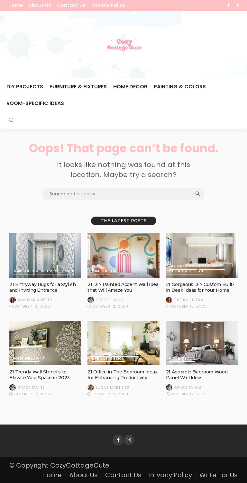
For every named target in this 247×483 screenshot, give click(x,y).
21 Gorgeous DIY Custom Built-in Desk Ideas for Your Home (200, 287)
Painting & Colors (180, 86)
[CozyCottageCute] (123, 44)
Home (15, 5)
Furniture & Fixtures (78, 86)
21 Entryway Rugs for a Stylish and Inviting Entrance (42, 287)
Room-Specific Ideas (35, 103)
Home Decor (130, 86)
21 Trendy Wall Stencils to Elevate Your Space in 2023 (39, 374)
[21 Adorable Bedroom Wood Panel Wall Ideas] (202, 343)
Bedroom (100, 354)
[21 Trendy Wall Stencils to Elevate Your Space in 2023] (45, 343)
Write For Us (218, 474)
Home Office (212, 266)
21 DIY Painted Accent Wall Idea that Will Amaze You (122, 287)
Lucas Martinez (113, 387)
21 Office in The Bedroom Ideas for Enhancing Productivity (122, 374)
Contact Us (71, 5)
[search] (11, 120)
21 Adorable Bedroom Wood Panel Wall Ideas (197, 374)
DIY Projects (24, 86)
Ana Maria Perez (35, 299)
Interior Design (58, 271)
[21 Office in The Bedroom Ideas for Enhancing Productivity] (123, 343)
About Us (40, 5)
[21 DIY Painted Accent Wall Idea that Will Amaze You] (123, 255)
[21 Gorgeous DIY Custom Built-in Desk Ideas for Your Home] (202, 255)
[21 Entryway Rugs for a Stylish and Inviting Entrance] (45, 255)
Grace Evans (109, 299)
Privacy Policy (108, 5)
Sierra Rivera (188, 299)
